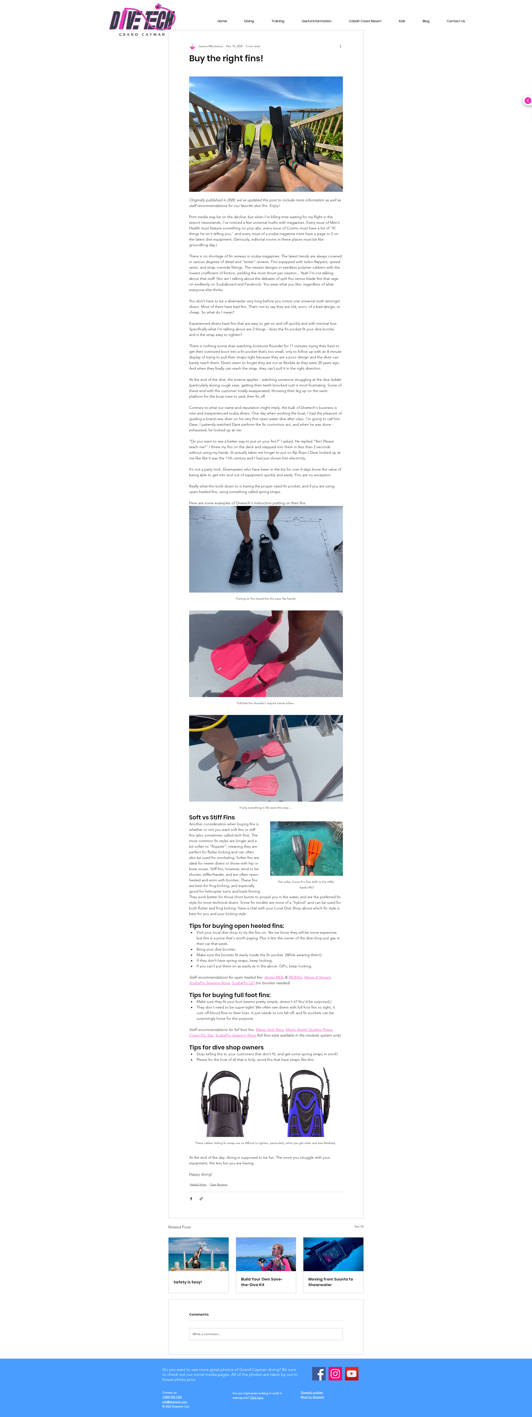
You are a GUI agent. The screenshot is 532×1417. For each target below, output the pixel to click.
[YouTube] (351, 1373)
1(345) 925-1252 (172, 1397)
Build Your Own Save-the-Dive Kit (262, 1282)
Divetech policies (312, 1392)
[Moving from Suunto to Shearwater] (333, 1254)
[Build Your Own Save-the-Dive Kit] (266, 1254)
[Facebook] (319, 1373)
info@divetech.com (174, 1402)
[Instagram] (335, 1373)
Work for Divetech (312, 1397)
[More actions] (340, 46)
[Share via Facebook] (191, 1199)
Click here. (257, 1398)
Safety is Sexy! (188, 1282)
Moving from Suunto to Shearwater (330, 1282)
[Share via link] (201, 1199)
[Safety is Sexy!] (199, 1254)
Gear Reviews (218, 1184)
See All (359, 1226)
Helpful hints (198, 1184)
